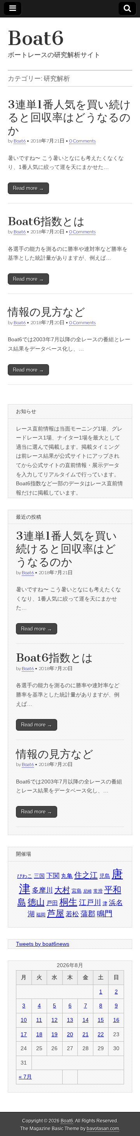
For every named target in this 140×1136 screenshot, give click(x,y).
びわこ (24, 876)
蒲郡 (87, 914)
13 (70, 1020)
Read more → (28, 188)
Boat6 (36, 38)
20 (70, 1034)
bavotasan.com (103, 1128)
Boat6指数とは (46, 221)
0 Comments (82, 141)
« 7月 (25, 1076)
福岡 (41, 914)
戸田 (52, 903)
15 (101, 1020)
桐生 (68, 902)
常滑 (98, 891)
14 (85, 1020)
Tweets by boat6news (42, 944)
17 (24, 1034)
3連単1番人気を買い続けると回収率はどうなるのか (69, 117)
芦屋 (55, 913)
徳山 (36, 902)
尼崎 (87, 891)
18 (39, 1034)
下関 (53, 875)
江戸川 (90, 902)
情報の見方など (46, 312)
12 (54, 1020)
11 (39, 1020)
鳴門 (104, 913)
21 (85, 1034)
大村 (62, 889)
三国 (39, 876)
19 (54, 1034)
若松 (72, 914)
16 (116, 1020)
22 (101, 1034)
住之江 (86, 874)
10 (24, 1020)
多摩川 (42, 890)
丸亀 (67, 875)
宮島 (77, 891)
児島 (104, 876)
